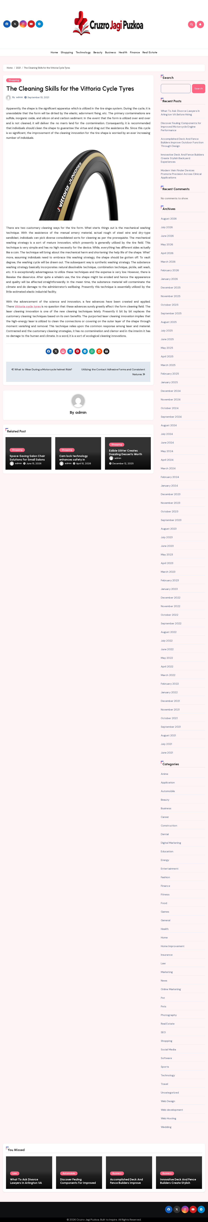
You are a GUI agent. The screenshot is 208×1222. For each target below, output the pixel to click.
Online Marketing (171, 989)
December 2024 (171, 391)
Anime (164, 774)
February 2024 (170, 477)
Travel (164, 1084)
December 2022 (171, 597)
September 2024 (171, 416)
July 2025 (167, 330)
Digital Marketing (171, 843)
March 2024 (168, 468)
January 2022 (169, 692)
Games (165, 911)
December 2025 (171, 287)
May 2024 (167, 451)
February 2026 (170, 270)
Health (123, 52)
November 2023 (170, 503)
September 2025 (171, 313)
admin (19, 97)
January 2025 (169, 382)
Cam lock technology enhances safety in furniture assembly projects (77, 459)
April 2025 (167, 356)
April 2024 (167, 460)
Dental (165, 834)
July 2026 (167, 227)
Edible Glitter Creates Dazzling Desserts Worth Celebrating (125, 454)
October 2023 (169, 511)
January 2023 (169, 589)
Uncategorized (170, 1092)
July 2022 (167, 640)
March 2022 (168, 675)
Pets (163, 1006)
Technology (83, 52)
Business (110, 52)
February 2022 (170, 683)
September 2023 (171, 520)
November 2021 (170, 709)
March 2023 (168, 571)
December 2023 (171, 494)
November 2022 (170, 606)
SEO (163, 1032)
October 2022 (169, 615)
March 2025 (168, 365)
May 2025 (167, 348)
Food (164, 903)
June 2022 (167, 649)
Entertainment (170, 868)
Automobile (168, 791)
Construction (169, 825)
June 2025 (167, 339)
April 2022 (167, 666)
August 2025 (169, 322)
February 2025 (170, 373)
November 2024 (171, 399)
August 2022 (169, 632)
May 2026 (167, 244)
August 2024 (169, 425)
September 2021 (171, 726)
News (164, 980)
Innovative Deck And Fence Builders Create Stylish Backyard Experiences (182, 158)
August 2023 (169, 528)
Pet (163, 998)
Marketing (167, 972)
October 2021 (169, 718)
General (165, 920)
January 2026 (169, 279)
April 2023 (167, 563)
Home (54, 52)
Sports (165, 1066)
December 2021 (170, 701)
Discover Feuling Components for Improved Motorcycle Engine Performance (181, 126)
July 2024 (167, 434)
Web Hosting (168, 1118)
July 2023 (167, 537)
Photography (169, 1015)
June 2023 (167, 546)
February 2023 (170, 580)
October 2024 (170, 408)
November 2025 (171, 296)
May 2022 (167, 658)
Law (163, 963)
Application (168, 782)
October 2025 (169, 304)
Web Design (168, 1101)
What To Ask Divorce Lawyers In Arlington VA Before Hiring (180, 112)
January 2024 (169, 485)
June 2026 (167, 236)
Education (167, 851)
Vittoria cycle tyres (28, 306)
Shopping (67, 52)
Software (166, 1058)
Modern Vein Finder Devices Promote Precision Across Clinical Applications (181, 174)
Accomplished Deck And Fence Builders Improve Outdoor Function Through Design (182, 142)
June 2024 (167, 442)
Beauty (98, 52)
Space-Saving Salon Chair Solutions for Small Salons (27, 457)
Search (168, 78)
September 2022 (171, 623)
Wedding (166, 1127)
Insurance (167, 954)
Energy (165, 860)
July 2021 (166, 744)
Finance (135, 52)
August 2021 (168, 735)
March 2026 (168, 261)
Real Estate (150, 52)
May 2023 (167, 554)
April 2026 (167, 253)
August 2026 (169, 218)
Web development (172, 1110)
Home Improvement (173, 946)
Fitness (165, 894)
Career (165, 817)
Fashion (165, 877)
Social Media (168, 1049)
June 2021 (167, 752)
